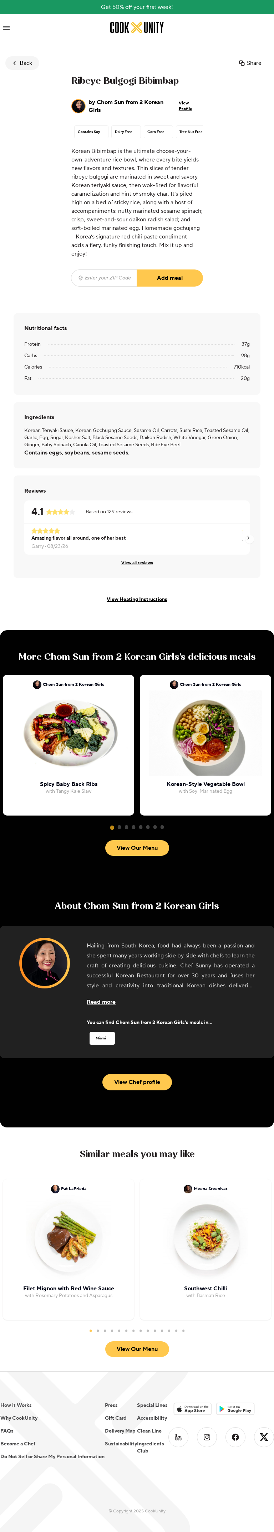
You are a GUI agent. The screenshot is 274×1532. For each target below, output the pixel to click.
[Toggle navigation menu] (6, 28)
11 (162, 1330)
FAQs (7, 1431)
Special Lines (152, 1405)
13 (176, 1330)
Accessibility (152, 1418)
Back (26, 63)
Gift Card (116, 1418)
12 (169, 1330)
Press (111, 1405)
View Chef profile (137, 1082)
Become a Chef (17, 1444)
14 (183, 1330)
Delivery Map (120, 1431)
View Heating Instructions (137, 599)
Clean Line (149, 1431)
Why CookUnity (18, 1418)
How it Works (16, 1405)
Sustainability (121, 1444)
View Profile (185, 106)
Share (254, 63)
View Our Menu (137, 848)
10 (154, 1330)
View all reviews (137, 563)
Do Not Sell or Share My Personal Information (52, 1457)
